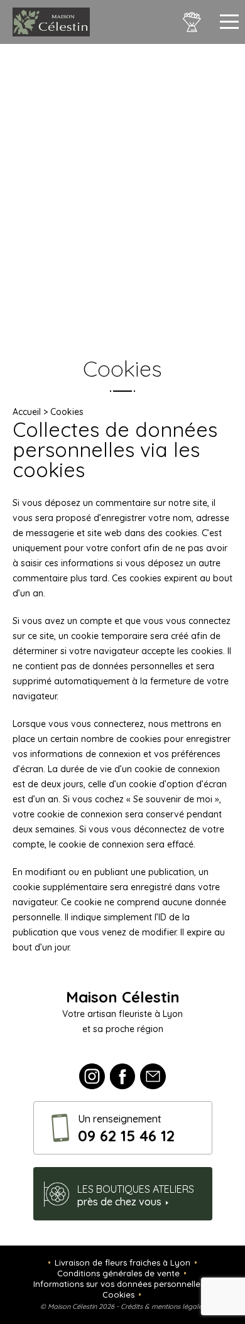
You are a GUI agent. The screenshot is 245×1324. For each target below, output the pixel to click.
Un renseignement (126, 1128)
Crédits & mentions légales (163, 1306)
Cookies (118, 1294)
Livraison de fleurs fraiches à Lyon (122, 1262)
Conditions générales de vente (118, 1273)
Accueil (27, 411)
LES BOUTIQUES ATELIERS (135, 1195)
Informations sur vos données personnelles (118, 1284)
